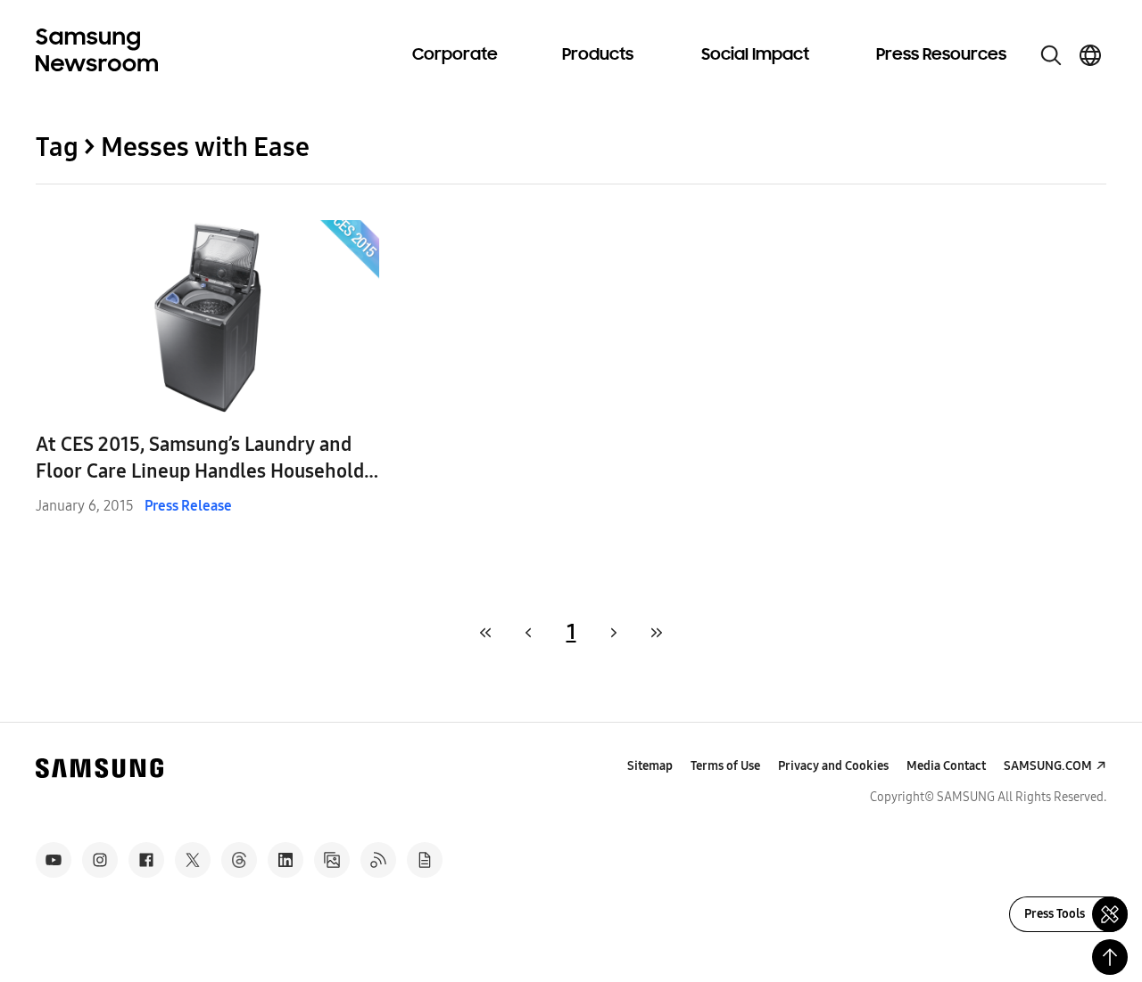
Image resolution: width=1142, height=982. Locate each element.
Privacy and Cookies (833, 765)
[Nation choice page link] (1090, 55)
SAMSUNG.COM (1048, 765)
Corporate (455, 55)
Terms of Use (725, 765)
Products (597, 55)
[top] (1110, 957)
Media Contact (946, 765)
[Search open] (1051, 55)
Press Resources (941, 55)
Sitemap (650, 765)
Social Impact (755, 55)
